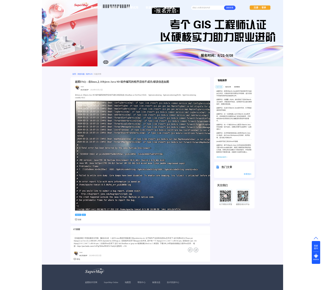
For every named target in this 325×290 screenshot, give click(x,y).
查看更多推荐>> (221, 157)
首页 (74, 74)
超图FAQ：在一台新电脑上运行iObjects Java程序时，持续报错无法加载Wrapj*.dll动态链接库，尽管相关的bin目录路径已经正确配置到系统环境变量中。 (233, 117)
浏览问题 (78, 7)
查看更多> (248, 174)
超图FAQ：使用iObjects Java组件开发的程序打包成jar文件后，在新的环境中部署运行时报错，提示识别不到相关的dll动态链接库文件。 (234, 93)
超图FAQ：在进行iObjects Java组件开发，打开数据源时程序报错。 (233, 109)
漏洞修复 (169, 7)
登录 (264, 7)
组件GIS (89, 74)
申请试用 (132, 7)
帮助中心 (141, 282)
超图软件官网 (91, 282)
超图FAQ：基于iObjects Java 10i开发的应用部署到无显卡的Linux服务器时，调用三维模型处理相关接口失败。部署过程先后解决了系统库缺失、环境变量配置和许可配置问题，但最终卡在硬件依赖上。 (233, 148)
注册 (256, 7)
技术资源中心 (173, 282)
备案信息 (156, 282)
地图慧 (128, 282)
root (82, 87)
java (84, 215)
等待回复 (96, 7)
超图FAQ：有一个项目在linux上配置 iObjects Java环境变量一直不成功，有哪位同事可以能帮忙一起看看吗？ (233, 127)
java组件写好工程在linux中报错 (227, 141)
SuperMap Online (111, 282)
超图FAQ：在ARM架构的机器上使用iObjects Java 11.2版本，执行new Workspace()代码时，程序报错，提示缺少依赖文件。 (233, 135)
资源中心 (151, 7)
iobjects (78, 215)
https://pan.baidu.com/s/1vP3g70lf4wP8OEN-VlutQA (96, 246)
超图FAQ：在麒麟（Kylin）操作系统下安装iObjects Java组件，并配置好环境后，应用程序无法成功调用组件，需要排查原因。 (234, 102)
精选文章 (114, 7)
